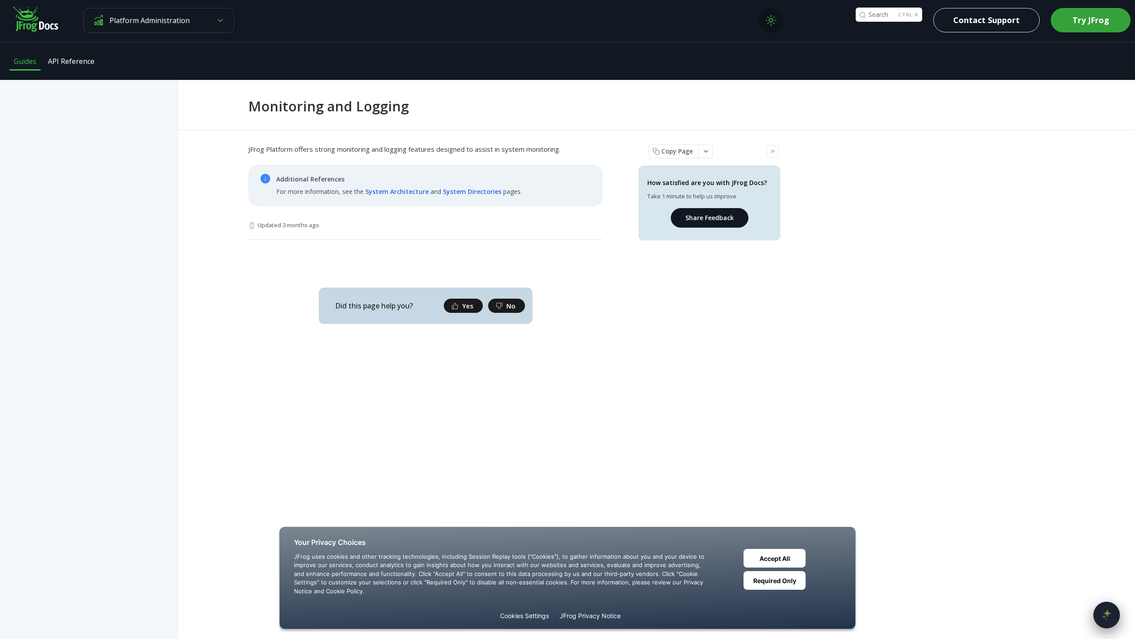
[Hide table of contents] (773, 151)
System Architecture (397, 191)
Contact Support (986, 20)
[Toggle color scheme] (771, 20)
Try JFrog (1090, 20)
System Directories (472, 191)
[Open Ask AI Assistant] (1106, 615)
